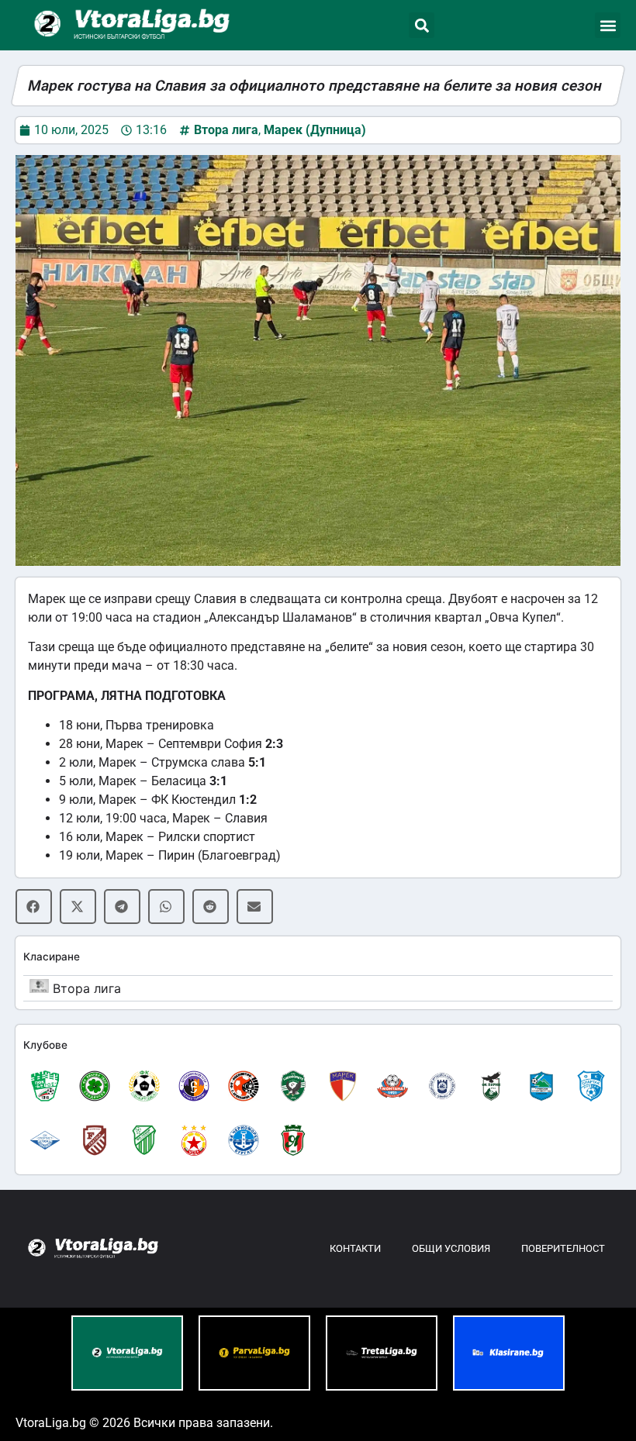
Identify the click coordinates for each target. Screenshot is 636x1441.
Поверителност (563, 1248)
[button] (421, 25)
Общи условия (451, 1248)
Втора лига (226, 129)
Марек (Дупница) (315, 129)
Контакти (355, 1248)
